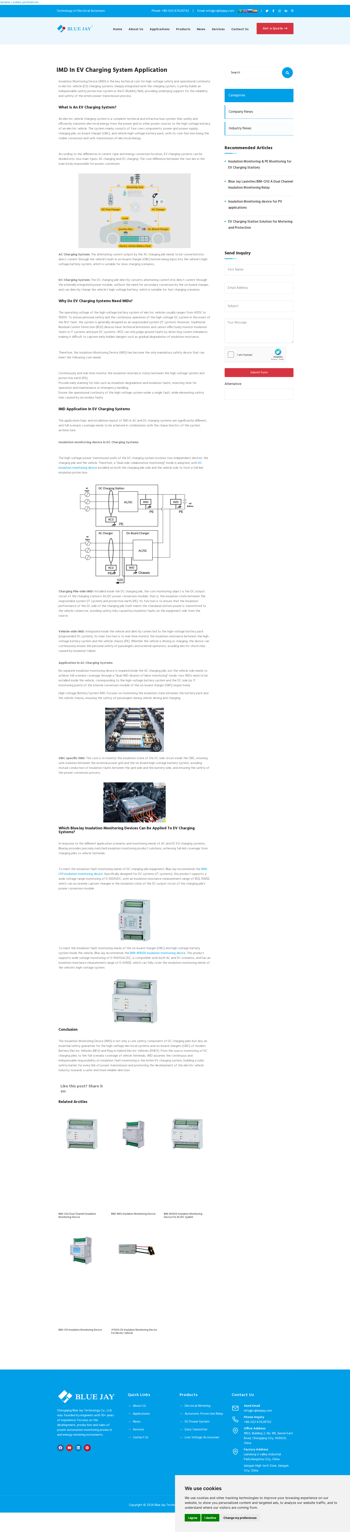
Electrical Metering (197, 1405)
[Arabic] (240, 11)
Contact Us (240, 29)
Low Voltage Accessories (202, 1437)
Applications (160, 29)
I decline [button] (210, 1517)
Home (117, 29)
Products (183, 29)
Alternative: (233, 384)
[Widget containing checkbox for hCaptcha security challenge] (255, 354)
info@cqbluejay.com (258, 1410)
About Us (136, 29)
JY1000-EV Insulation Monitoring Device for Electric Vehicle (134, 1331)
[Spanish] (255, 11)
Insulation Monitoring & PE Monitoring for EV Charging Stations (259, 164)
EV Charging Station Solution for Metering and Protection (260, 225)
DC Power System (197, 1421)
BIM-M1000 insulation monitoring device (157, 953)
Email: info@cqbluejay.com (216, 11)
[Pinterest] (87, 1447)
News (201, 29)
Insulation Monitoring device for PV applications (255, 204)
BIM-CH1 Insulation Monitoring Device (80, 1330)
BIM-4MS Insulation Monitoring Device (133, 1214)
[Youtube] (69, 1447)
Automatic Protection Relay (204, 1413)
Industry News (240, 128)
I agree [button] (192, 1517)
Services (218, 29)
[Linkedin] (78, 1447)
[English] (245, 11)
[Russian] (250, 11)
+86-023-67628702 (175, 11)
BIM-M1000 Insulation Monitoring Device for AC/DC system (183, 1215)
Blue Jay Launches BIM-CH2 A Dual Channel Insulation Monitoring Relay (260, 184)
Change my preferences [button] (240, 1517)
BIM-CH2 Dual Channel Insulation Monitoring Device (77, 1215)
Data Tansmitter (196, 1429)
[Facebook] (60, 1447)
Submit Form (259, 372)
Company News (241, 112)
